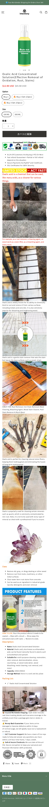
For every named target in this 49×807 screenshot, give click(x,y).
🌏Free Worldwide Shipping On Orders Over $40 (24, 2)
